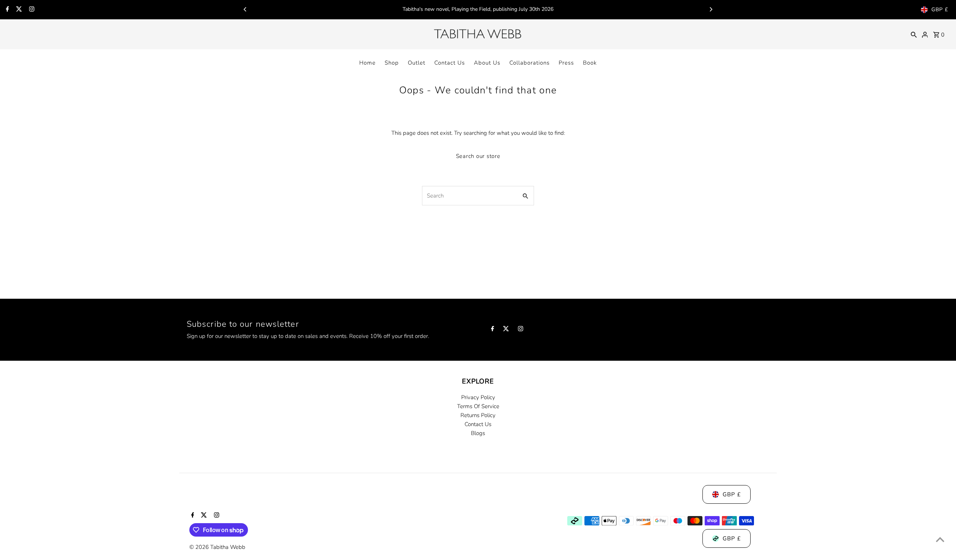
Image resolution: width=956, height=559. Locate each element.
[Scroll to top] (940, 539)
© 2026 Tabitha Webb (217, 547)
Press (566, 62)
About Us (487, 62)
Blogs (478, 433)
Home (367, 62)
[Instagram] (30, 9)
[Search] (914, 34)
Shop (392, 62)
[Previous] (245, 9)
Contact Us (449, 62)
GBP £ (939, 9)
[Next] (710, 9)
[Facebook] (6, 9)
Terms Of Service (478, 406)
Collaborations (529, 62)
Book (590, 62)
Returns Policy (478, 415)
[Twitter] (18, 9)
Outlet (416, 62)
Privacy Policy (478, 397)
